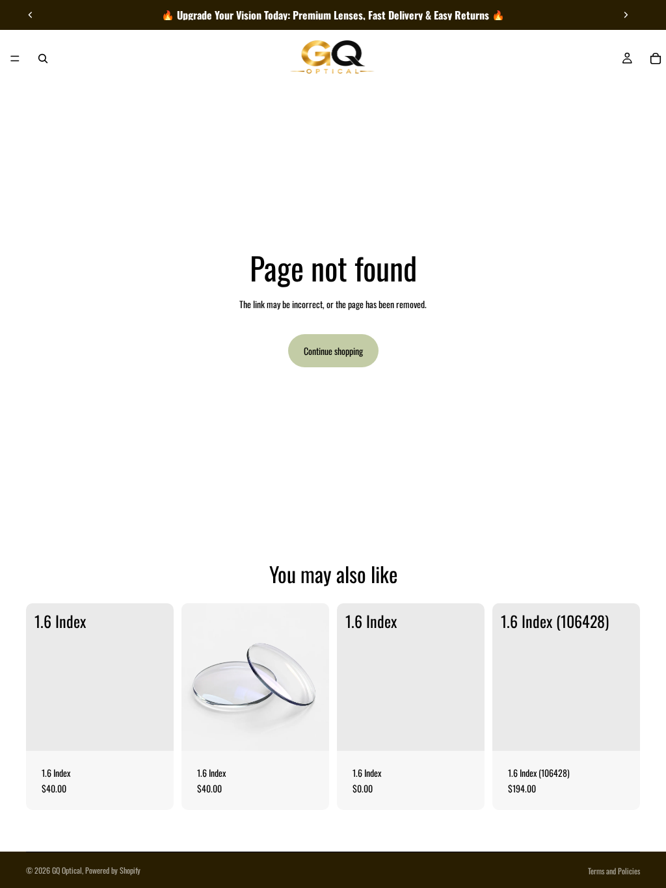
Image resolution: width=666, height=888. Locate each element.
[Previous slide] (30, 15)
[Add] (153, 730)
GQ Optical (67, 870)
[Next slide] (625, 15)
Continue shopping (333, 351)
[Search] (43, 58)
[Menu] (15, 58)
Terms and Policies (614, 870)
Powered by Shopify (112, 870)
